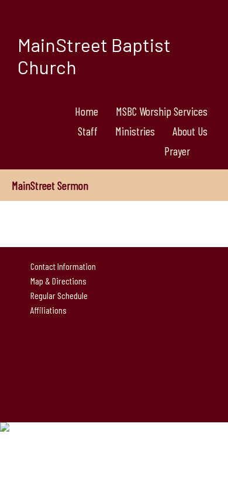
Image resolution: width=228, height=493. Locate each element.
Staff (88, 131)
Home (86, 111)
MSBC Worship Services (162, 111)
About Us (190, 131)
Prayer (177, 151)
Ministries (135, 131)
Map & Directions (57, 280)
